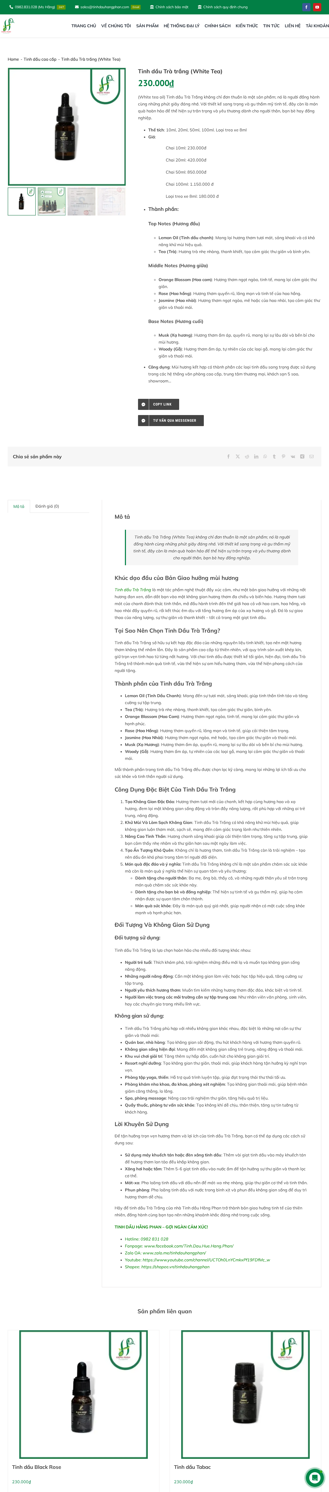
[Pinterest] (283, 456)
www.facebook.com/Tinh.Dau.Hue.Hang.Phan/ (188, 1245)
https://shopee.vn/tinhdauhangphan (175, 1266)
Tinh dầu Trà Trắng (133, 589)
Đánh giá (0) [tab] (47, 506)
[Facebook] (228, 456)
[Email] (311, 456)
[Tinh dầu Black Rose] (83, 1394)
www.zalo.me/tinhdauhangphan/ (174, 1252)
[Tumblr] (274, 456)
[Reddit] (247, 456)
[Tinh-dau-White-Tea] (67, 127)
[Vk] (293, 456)
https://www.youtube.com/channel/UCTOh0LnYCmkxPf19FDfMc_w (206, 1259)
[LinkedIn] (256, 456)
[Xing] (302, 456)
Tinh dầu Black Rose (36, 1467)
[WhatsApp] (265, 456)
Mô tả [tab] (18, 506)
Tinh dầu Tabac (192, 1467)
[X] (237, 456)
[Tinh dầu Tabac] (245, 1394)
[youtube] (317, 7)
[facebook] (306, 7)
